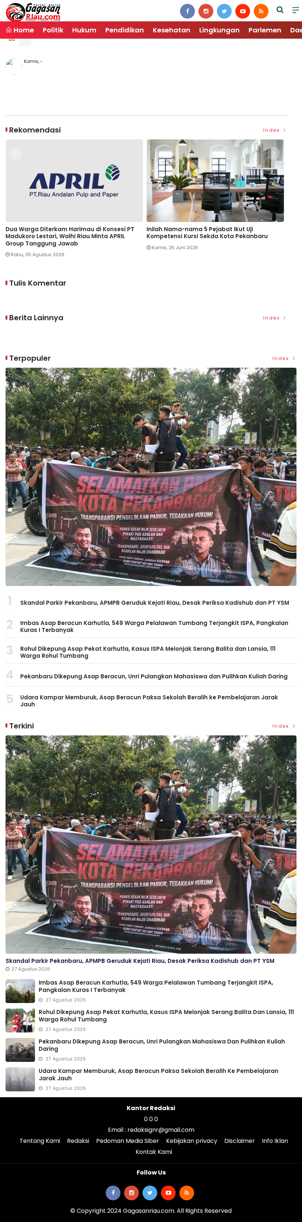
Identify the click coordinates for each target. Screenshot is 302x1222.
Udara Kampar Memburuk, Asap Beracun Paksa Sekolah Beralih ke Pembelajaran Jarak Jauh (149, 701)
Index (272, 130)
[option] (76, 197)
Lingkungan (219, 30)
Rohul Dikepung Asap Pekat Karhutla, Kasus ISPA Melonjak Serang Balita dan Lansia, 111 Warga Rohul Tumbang (147, 652)
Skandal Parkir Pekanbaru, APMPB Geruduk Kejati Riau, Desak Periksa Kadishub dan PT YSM (154, 603)
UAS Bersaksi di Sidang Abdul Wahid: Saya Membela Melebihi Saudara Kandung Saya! (69, 233)
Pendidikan (124, 30)
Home (23, 30)
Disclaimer (239, 1141)
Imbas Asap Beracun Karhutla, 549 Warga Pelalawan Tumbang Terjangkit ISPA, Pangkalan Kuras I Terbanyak (154, 626)
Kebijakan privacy (191, 1141)
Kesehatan (171, 30)
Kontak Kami (154, 1152)
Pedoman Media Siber (127, 1141)
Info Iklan (275, 1141)
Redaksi (78, 1141)
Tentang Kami (40, 1141)
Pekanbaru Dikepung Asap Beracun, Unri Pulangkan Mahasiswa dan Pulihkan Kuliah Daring (154, 676)
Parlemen (265, 30)
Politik (53, 30)
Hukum (84, 30)
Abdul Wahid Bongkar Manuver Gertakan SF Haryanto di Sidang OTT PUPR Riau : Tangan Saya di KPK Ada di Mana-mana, (211, 236)
